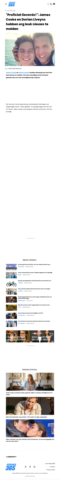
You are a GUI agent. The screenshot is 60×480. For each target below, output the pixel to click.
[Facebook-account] (30, 467)
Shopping (21, 266)
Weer (19, 275)
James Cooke (11, 73)
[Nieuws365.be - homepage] (12, 4)
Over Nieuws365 (50, 464)
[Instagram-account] (34, 467)
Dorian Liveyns (24, 73)
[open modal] (54, 4)
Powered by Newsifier (30, 476)
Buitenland (21, 315)
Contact (52, 467)
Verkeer (20, 283)
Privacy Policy (51, 470)
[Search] (48, 4)
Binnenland (21, 300)
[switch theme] (51, 4)
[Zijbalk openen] (6, 4)
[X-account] (26, 467)
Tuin (19, 307)
